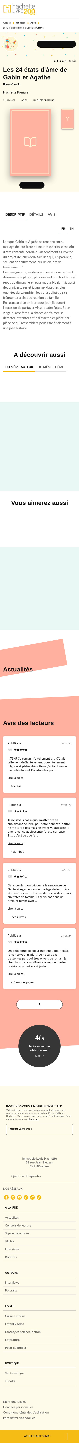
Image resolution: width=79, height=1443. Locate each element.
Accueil (7, 23)
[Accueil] (19, 9)
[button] (56, 44)
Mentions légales (14, 1401)
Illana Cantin (12, 84)
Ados (33, 23)
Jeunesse (20, 23)
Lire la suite (15, 777)
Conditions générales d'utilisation (26, 1412)
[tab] (15, 214)
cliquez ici (33, 1119)
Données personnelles (18, 1407)
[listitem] (6, 1197)
